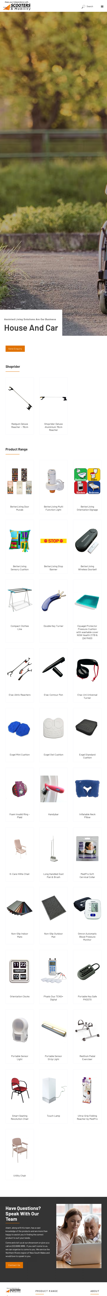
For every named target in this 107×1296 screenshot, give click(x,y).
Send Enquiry (15, 348)
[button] (103, 5)
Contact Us (14, 1265)
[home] (17, 5)
